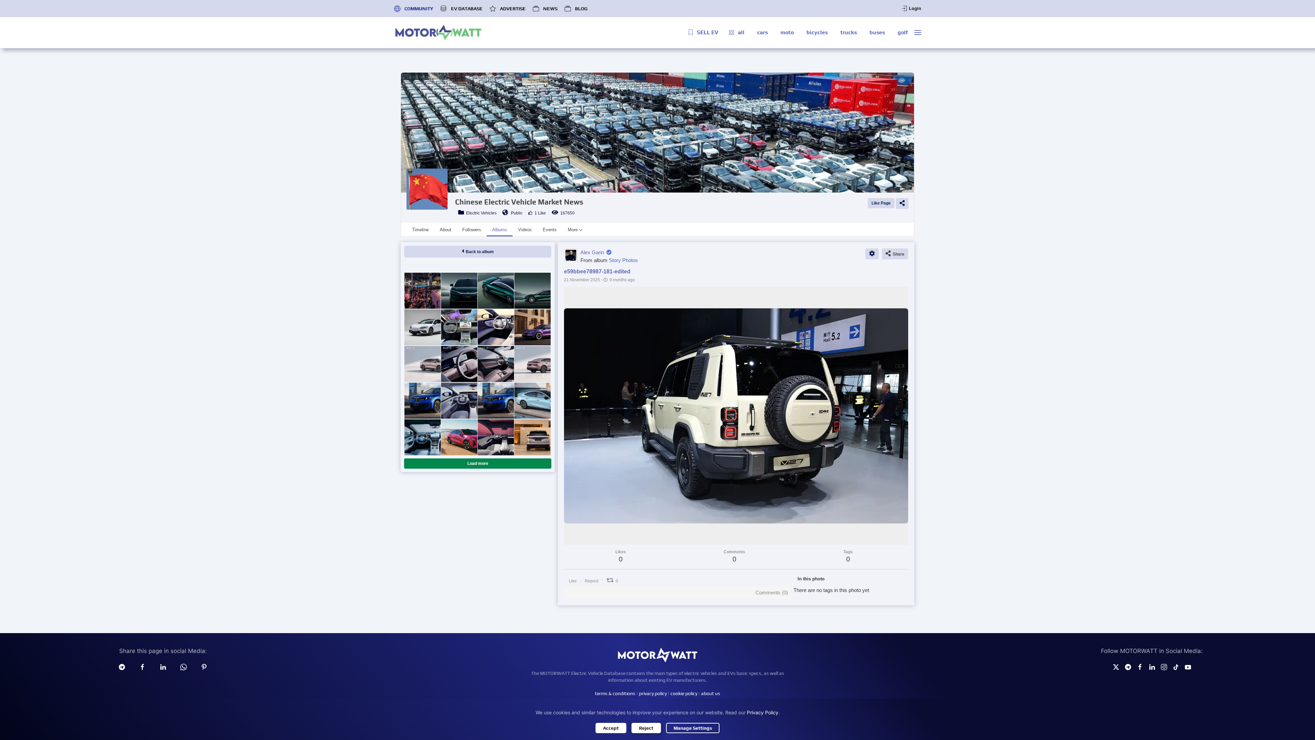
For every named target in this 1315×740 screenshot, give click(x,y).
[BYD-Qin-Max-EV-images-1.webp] (532, 364)
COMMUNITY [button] (418, 8)
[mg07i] (495, 327)
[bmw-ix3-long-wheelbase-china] (422, 400)
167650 (566, 213)
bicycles (817, 32)
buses (877, 32)
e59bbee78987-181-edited (597, 271)
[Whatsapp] (183, 666)
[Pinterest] (204, 666)
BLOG (581, 8)
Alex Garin (592, 252)
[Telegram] (121, 666)
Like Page (881, 203)
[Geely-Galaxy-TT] (532, 400)
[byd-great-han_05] (495, 290)
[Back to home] (438, 32)
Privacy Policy (762, 712)
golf (903, 32)
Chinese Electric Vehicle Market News (519, 202)
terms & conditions (615, 693)
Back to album (479, 251)
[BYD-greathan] (422, 290)
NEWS (550, 8)
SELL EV (707, 32)
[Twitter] (1116, 666)
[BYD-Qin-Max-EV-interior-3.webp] (459, 364)
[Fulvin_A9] (495, 437)
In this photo (811, 578)
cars (762, 32)
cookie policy (684, 693)
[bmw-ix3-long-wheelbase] (459, 400)
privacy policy (653, 693)
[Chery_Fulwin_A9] (459, 437)
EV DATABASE (466, 8)
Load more (477, 463)
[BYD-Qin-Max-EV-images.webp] (422, 364)
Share (897, 254)
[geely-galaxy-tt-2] (422, 437)
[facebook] (142, 666)
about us (710, 693)
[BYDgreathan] (532, 290)
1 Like (539, 213)
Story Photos (623, 260)
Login (915, 8)
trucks (848, 32)
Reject (646, 728)
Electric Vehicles (480, 213)
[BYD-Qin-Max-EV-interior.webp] (495, 364)
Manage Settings (693, 728)
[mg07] (532, 327)
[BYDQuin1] (422, 327)
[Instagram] (1164, 666)
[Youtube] (1188, 666)
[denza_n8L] (532, 437)
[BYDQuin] (459, 327)
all (741, 32)
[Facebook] (1140, 666)
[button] (917, 32)
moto (787, 32)
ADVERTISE (513, 8)
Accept (611, 728)
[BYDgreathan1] (459, 290)
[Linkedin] (163, 666)
